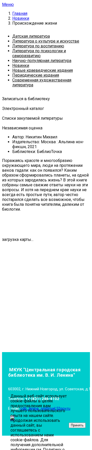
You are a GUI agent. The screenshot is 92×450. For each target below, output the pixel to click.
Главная (19, 13)
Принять (77, 425)
